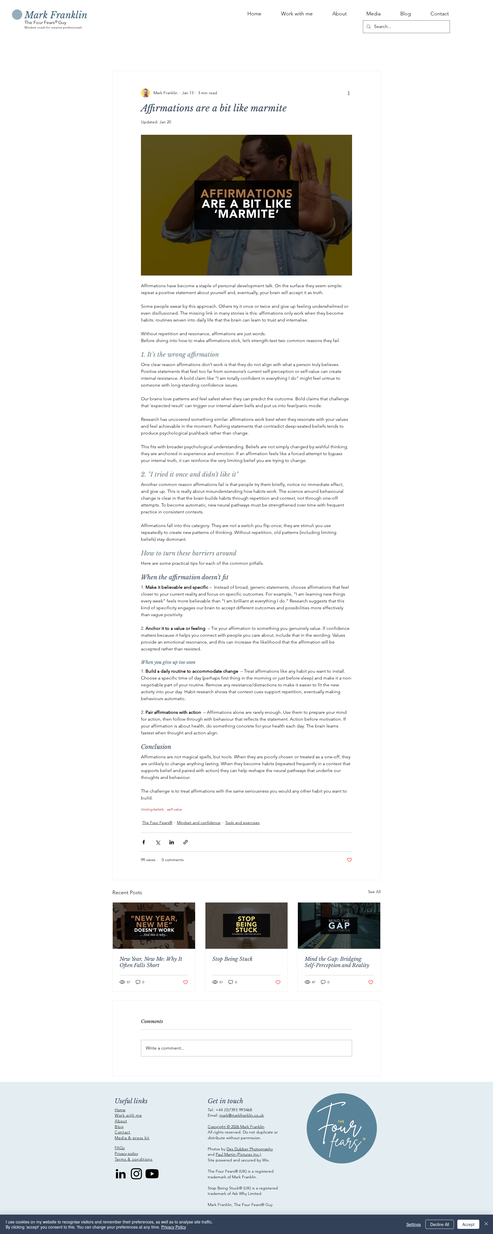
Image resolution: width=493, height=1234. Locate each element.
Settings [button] (413, 1224)
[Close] (486, 1224)
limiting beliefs (152, 809)
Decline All (439, 1224)
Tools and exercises (242, 822)
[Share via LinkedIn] (171, 842)
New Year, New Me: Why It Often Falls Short (151, 962)
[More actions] (348, 92)
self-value (174, 809)
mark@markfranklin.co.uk (241, 1115)
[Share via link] (185, 842)
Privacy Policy (173, 1227)
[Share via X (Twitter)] (157, 842)
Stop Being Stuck (232, 959)
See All (374, 891)
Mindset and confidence (199, 822)
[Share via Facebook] (143, 842)
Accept (468, 1224)
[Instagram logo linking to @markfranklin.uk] (136, 1173)
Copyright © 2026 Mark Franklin (236, 1126)
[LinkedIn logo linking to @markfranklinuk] (120, 1173)
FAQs (120, 1147)
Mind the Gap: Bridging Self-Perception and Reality (337, 962)
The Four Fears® (157, 822)
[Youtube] (152, 1173)
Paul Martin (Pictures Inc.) (238, 1154)
